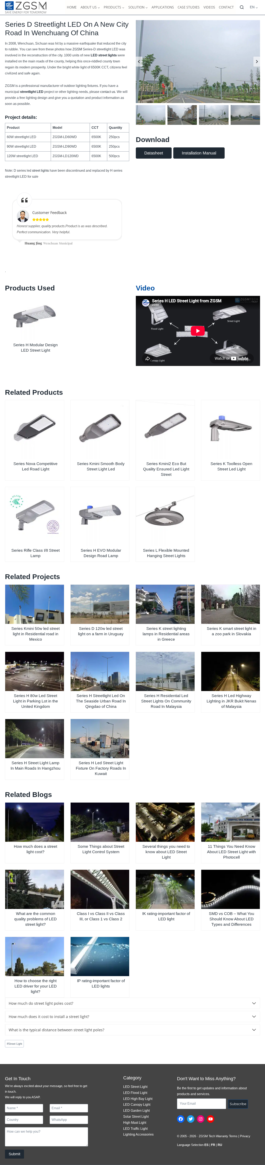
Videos (209, 7)
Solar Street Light (136, 1116)
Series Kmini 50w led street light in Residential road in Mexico (35, 633)
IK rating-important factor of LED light (166, 916)
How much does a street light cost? (35, 849)
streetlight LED (31, 92)
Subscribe (238, 1104)
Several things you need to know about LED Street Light (166, 851)
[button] (150, 115)
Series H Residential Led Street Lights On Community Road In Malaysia (166, 701)
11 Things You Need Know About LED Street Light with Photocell (231, 851)
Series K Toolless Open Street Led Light (231, 466)
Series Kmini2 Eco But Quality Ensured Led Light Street (166, 469)
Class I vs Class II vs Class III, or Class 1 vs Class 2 (101, 916)
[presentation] (34, 318)
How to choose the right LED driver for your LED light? (35, 986)
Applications (163, 7)
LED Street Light (135, 1086)
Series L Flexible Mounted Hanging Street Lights (166, 553)
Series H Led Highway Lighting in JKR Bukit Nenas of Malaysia (231, 701)
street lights (40, 170)
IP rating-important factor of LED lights (101, 983)
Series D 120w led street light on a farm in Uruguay (101, 631)
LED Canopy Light (136, 1104)
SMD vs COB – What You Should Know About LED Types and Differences (231, 919)
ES (206, 1145)
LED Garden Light (136, 1110)
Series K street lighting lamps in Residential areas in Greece (166, 633)
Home (72, 7)
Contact (226, 7)
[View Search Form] (242, 7)
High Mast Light (134, 1122)
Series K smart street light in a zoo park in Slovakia (231, 631)
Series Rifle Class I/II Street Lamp (35, 553)
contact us (107, 92)
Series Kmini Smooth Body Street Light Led (101, 466)
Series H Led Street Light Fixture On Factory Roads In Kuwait (101, 768)
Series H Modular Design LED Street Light (35, 347)
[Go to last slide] (139, 62)
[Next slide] (256, 62)
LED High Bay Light (137, 1099)
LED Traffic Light (135, 1128)
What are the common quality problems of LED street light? (35, 919)
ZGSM (77, 49)
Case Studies (189, 7)
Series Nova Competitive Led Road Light (35, 466)
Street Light (14, 1043)
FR (213, 1145)
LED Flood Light (135, 1093)
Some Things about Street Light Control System (101, 849)
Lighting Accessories (138, 1134)
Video (145, 288)
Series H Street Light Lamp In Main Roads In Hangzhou (35, 765)
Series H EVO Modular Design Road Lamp (101, 553)
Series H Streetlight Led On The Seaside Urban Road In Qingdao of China (101, 701)
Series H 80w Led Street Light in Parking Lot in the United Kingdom (35, 701)
